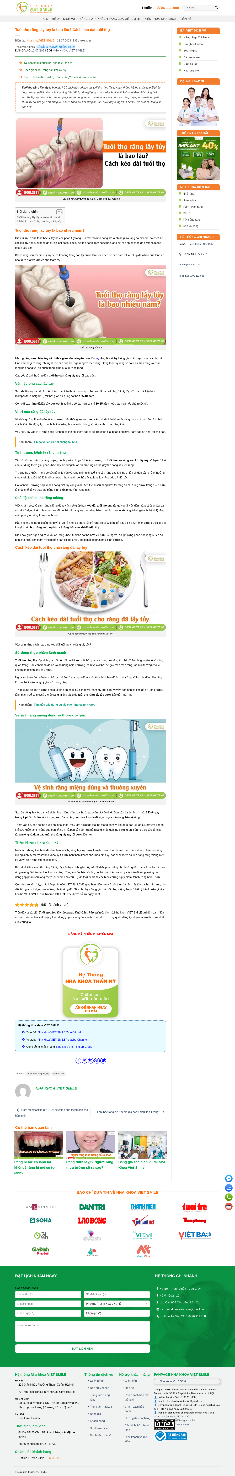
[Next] (214, 158)
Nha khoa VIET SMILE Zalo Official (59, 1032)
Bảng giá (95, 1413)
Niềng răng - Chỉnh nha (196, 37)
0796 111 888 (168, 8)
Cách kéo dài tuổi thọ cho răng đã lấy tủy (39, 221)
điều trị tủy (58, 1073)
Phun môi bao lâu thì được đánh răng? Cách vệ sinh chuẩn (60, 77)
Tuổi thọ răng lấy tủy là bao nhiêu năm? (38, 217)
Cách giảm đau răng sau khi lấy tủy (45, 70)
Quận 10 (202, 254)
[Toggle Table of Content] (58, 212)
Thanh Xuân (194, 244)
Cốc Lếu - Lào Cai (29, 1418)
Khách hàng (97, 1421)
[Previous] (182, 158)
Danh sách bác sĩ (100, 1435)
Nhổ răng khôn (192, 70)
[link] (198, 105)
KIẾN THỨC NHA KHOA (160, 18)
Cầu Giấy (208, 244)
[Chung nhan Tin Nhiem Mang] (188, 1424)
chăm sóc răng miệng (38, 1073)
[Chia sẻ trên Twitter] (84, 1061)
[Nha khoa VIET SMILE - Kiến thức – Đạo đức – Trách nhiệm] (35, 8)
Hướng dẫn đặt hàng (137, 1418)
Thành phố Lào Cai (189, 264)
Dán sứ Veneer (99, 1387)
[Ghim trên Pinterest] (97, 1061)
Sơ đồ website (99, 1428)
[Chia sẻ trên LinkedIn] (103, 1061)
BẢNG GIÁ (86, 18)
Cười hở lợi (190, 63)
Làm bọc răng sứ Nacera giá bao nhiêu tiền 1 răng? (129, 1112)
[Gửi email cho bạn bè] (91, 1061)
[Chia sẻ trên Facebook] (78, 1061)
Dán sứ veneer (192, 57)
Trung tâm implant (101, 1406)
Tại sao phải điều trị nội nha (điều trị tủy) (48, 62)
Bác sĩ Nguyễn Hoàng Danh (57, 46)
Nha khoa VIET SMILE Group (74, 1046)
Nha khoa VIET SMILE (40, 40)
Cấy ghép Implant (193, 44)
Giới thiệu (51, 18)
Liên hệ (186, 18)
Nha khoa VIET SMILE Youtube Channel (63, 1039)
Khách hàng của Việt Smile (119, 18)
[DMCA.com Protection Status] (164, 1424)
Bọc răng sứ (190, 50)
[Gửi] (216, 8)
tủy (97, 358)
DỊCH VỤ (69, 18)
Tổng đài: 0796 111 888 (191, 275)
